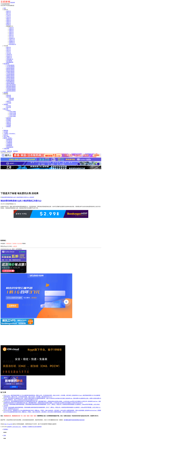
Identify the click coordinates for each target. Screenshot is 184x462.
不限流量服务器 (10, 81)
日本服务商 (9, 144)
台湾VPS (8, 15)
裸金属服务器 (9, 62)
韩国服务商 (9, 145)
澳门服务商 (9, 141)
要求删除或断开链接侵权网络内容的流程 (74, 420)
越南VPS (11, 33)
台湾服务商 (9, 142)
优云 (5, 424)
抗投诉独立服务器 (11, 90)
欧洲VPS (8, 24)
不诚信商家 (6, 148)
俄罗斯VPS (12, 42)
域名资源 (8, 96)
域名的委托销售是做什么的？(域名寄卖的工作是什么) (21, 201)
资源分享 (8, 122)
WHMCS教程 (12, 111)
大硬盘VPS (9, 57)
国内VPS (8, 12)
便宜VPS (8, 47)
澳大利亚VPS (12, 44)
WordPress (8, 117)
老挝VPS (11, 32)
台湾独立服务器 (10, 72)
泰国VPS (11, 29)
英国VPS (8, 21)
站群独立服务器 (10, 68)
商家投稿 (5, 130)
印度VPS (11, 27)
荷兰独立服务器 (10, 78)
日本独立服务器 (10, 74)
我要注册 (9, 151)
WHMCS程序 (12, 114)
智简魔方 (8, 126)
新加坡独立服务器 (11, 87)
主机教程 (5, 104)
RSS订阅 (34, 426)
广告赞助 (14, 243)
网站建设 (8, 119)
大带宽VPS (9, 54)
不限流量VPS (9, 59)
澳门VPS (8, 14)
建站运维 (5, 108)
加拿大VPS (12, 39)
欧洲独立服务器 (10, 80)
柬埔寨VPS (12, 41)
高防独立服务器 (10, 83)
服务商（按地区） (8, 138)
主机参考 (12, 2)
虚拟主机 (8, 95)
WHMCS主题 (12, 113)
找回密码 (15, 151)
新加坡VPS (12, 38)
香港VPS (8, 11)
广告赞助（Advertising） (9, 133)
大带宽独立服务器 (11, 89)
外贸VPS (8, 51)
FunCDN (10, 424)
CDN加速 (8, 102)
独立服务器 (6, 63)
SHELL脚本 (6, 136)
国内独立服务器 (10, 69)
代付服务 (5, 132)
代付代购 (19, 243)
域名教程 (11, 99)
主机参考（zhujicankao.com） (14, 426)
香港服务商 (9, 139)
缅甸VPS (11, 30)
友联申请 (39, 426)
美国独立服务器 (10, 77)
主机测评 (5, 92)
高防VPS (8, 48)
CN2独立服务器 (10, 65)
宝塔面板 (8, 125)
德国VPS (8, 23)
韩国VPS (8, 18)
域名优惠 (11, 98)
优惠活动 (8, 123)
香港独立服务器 (10, 71)
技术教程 (8, 120)
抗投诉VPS (9, 56)
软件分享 (8, 107)
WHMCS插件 (12, 116)
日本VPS (8, 17)
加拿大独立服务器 (11, 84)
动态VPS (8, 50)
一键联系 (14, 246)
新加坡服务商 (9, 147)
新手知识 (8, 105)
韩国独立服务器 (10, 75)
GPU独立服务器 (10, 66)
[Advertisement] (51, 180)
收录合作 (5, 135)
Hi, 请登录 (3, 151)
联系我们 (24, 426)
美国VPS (8, 20)
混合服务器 (9, 60)
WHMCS (8, 110)
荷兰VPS (11, 36)
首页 (4, 8)
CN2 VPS (8, 53)
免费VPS (8, 101)
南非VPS (11, 35)
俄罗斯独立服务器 (11, 86)
